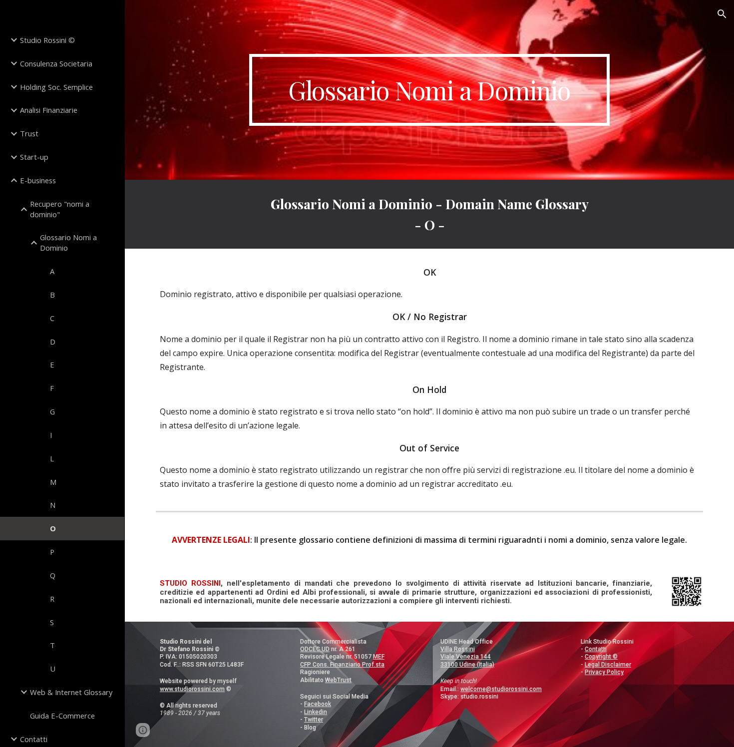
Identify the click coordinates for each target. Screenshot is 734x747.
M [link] (53, 482)
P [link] (52, 552)
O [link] (53, 528)
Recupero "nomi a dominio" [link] (59, 209)
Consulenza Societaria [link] (56, 63)
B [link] (52, 295)
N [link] (52, 505)
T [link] (52, 645)
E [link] (52, 365)
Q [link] (52, 575)
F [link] (52, 388)
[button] (722, 14)
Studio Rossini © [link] (47, 40)
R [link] (52, 599)
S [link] (52, 622)
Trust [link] (29, 133)
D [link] (52, 342)
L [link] (52, 458)
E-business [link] (38, 180)
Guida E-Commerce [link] (62, 716)
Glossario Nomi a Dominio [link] (68, 242)
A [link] (52, 271)
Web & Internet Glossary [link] (71, 692)
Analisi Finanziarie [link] (48, 110)
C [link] (52, 318)
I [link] (51, 435)
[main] (429, 90)
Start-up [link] (34, 157)
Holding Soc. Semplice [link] (56, 87)
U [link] (52, 669)
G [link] (52, 411)
